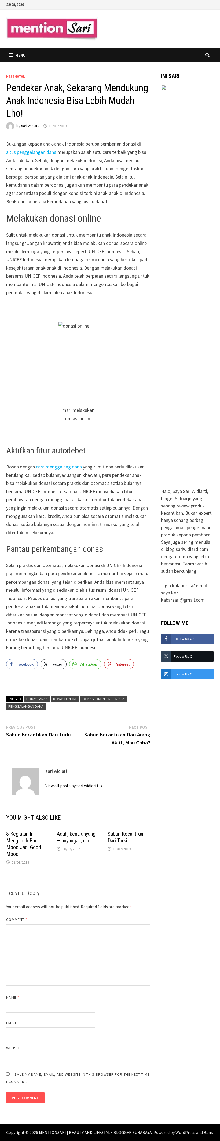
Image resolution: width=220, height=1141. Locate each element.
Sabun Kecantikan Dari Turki (126, 837)
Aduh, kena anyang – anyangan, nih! (76, 837)
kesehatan (15, 76)
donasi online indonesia (103, 698)
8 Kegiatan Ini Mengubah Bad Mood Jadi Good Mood (23, 844)
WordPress (185, 1132)
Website (14, 1047)
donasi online (65, 698)
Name (12, 997)
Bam (208, 1132)
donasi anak (37, 698)
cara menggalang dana (59, 467)
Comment (16, 919)
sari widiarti (30, 125)
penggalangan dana (25, 706)
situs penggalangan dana (31, 152)
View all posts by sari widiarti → (74, 785)
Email (13, 1022)
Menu (20, 55)
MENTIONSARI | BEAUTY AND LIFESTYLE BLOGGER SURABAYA (95, 1132)
